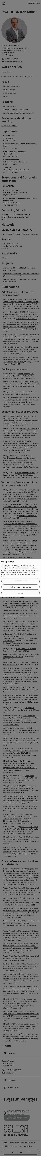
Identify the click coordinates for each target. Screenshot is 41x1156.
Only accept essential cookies (20, 587)
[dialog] (20, 578)
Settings (20, 593)
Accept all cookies (20, 581)
